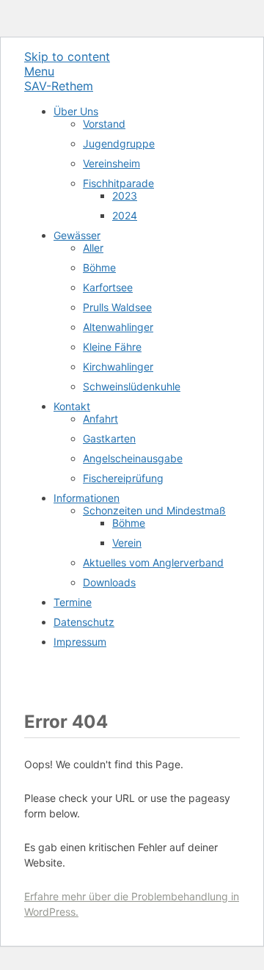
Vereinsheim (111, 163)
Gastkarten (109, 438)
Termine (73, 602)
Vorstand (104, 123)
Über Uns (76, 111)
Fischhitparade (118, 183)
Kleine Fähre (112, 346)
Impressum (80, 641)
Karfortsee (108, 287)
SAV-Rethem (58, 86)
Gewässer (77, 235)
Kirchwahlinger (118, 366)
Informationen (87, 498)
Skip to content (67, 56)
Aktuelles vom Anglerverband (153, 562)
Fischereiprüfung (123, 478)
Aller (93, 247)
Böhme (99, 267)
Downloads (109, 582)
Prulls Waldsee (117, 307)
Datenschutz (84, 622)
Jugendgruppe (119, 143)
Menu (39, 71)
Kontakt (72, 406)
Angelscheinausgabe (133, 458)
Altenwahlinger (118, 327)
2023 (124, 195)
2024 (124, 215)
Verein (127, 542)
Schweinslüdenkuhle (131, 386)
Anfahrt (100, 418)
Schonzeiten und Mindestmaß (154, 510)
